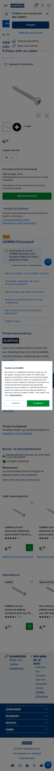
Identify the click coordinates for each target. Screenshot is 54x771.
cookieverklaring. (15, 395)
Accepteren (38, 403)
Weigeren (16, 403)
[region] (27, 385)
